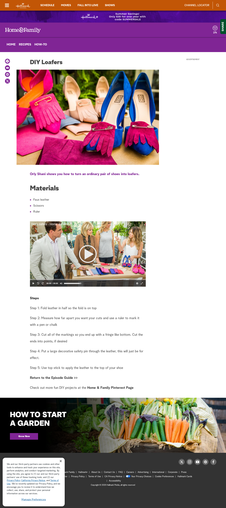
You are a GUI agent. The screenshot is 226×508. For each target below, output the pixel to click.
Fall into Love (88, 5)
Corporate (173, 472)
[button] (88, 254)
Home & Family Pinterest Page (110, 387)
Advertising (143, 472)
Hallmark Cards (185, 477)
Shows (110, 5)
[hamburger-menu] (7, 5)
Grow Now (24, 436)
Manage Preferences (34, 499)
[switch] (61, 283)
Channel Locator (196, 5)
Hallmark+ (83, 472)
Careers (130, 472)
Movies (66, 5)
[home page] (23, 5)
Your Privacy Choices (141, 477)
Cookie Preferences (164, 477)
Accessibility (115, 481)
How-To (40, 44)
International (158, 472)
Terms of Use (94, 477)
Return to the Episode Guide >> (54, 378)
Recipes (25, 44)
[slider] (88, 279)
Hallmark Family (67, 472)
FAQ (120, 472)
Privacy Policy (78, 477)
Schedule (47, 5)
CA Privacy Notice (113, 477)
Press (183, 472)
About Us (95, 472)
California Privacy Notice (33, 481)
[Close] (61, 461)
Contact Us (109, 472)
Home (11, 44)
